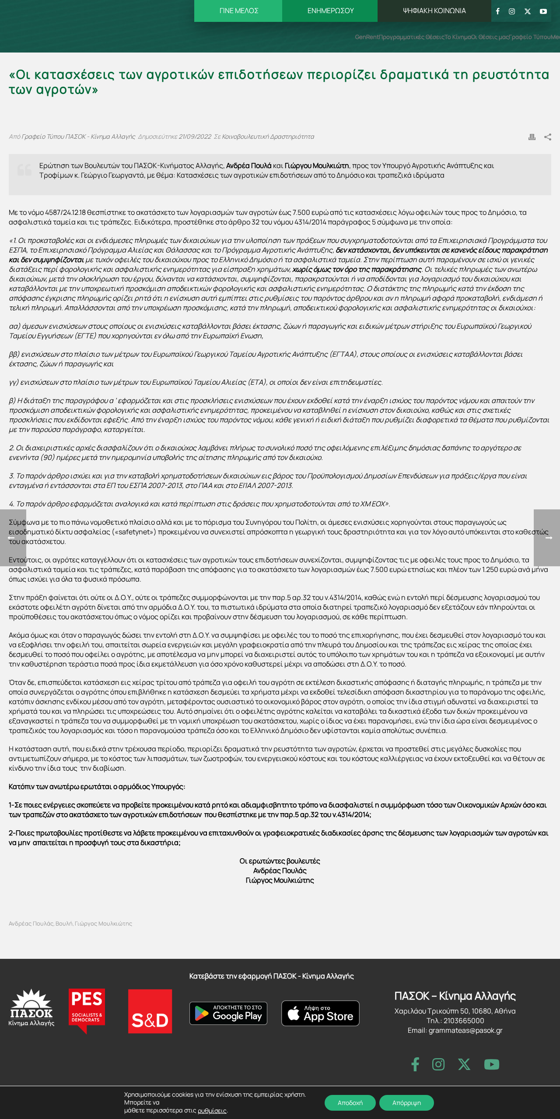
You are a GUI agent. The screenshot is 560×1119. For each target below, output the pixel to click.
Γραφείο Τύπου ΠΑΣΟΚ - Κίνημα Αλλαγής (78, 136)
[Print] (532, 136)
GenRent (367, 37)
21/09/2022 (194, 136)
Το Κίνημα (457, 37)
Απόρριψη (406, 1102)
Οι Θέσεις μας (490, 37)
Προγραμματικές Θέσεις (411, 37)
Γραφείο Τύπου (530, 37)
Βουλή (64, 923)
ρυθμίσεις (212, 1111)
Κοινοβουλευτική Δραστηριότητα (268, 136)
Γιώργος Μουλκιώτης (103, 923)
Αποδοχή (350, 1102)
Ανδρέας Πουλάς (31, 923)
